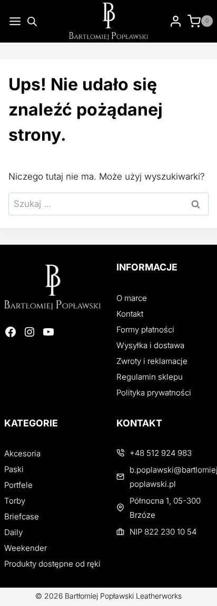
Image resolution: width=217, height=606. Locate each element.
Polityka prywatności (153, 393)
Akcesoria (22, 453)
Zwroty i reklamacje (152, 361)
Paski (14, 469)
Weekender (25, 548)
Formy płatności (145, 330)
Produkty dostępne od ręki (52, 564)
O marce (131, 298)
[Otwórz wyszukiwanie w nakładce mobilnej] (32, 21)
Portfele (18, 485)
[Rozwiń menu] (13, 21)
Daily (13, 532)
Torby (14, 501)
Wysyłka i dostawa (150, 345)
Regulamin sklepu (149, 377)
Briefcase (21, 516)
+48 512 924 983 (161, 453)
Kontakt (129, 314)
